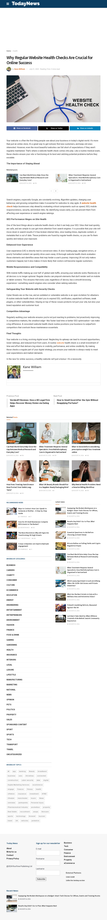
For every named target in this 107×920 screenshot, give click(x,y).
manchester (23, 798)
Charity (10, 575)
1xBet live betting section (75, 880)
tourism (42, 816)
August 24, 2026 (78, 455)
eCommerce (12, 590)
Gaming (10, 640)
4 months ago (24, 527)
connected (41, 776)
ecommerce (38, 785)
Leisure (10, 670)
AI (8, 771)
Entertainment (14, 610)
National (11, 690)
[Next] (56, 191)
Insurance (12, 655)
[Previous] (51, 191)
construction (13, 780)
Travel (10, 749)
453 (22, 493)
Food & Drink (13, 635)
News (9, 695)
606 (34, 538)
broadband (42, 771)
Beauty (31, 771)
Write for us (12, 852)
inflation (11, 794)
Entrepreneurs (14, 615)
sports (10, 816)
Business (11, 565)
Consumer (12, 580)
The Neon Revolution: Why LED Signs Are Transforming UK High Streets (33, 534)
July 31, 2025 (34, 69)
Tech (9, 740)
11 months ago (24, 538)
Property (11, 715)
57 (31, 516)
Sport (10, 729)
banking (22, 771)
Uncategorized (14, 754)
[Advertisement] (53, 27)
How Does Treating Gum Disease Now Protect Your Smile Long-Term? (20, 487)
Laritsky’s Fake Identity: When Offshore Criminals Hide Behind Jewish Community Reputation (83, 618)
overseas (11, 803)
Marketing (12, 685)
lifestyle (11, 798)
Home (9, 51)
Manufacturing (14, 680)
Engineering (12, 605)
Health (15, 51)
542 (33, 527)
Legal (9, 665)
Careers (11, 570)
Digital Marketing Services (18, 785)
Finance (10, 630)
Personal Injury (37, 803)
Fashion (10, 625)
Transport (12, 744)
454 (87, 490)
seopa (35, 812)
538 (84, 183)
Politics (11, 710)
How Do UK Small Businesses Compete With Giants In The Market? (33, 523)
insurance (22, 794)
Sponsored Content (17, 725)
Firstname (40, 859)
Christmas (30, 776)
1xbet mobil (70, 877)
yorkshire (35, 821)
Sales (9, 720)
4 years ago (23, 549)
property (46, 807)
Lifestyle (11, 675)
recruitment (25, 812)
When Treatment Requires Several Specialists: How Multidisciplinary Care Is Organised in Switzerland (84, 177)
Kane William (19, 69)
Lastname (40, 869)
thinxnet (32, 816)
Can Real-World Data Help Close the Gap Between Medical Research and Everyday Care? (34, 177)
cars (20, 776)
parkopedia (23, 803)
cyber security (27, 780)
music (33, 798)
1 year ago (23, 516)
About (9, 848)
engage (11, 789)
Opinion (10, 700)
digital (46, 780)
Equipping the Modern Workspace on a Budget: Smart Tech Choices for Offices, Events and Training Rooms (82, 510)
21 (31, 549)
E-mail (38, 849)
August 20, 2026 (13, 493)
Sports (10, 735)
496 (35, 183)
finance (20, 789)
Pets (9, 705)
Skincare (45, 812)
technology (20, 816)
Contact (10, 855)
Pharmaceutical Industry (18, 807)
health (38, 789)
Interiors (11, 660)
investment (34, 794)
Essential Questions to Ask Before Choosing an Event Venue (80, 533)
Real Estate (12, 812)
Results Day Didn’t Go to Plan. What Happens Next (37, 906)
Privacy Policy (13, 859)
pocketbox (35, 807)
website (60, 343)
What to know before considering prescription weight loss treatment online (86, 449)
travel (10, 821)
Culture (11, 585)
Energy (10, 600)
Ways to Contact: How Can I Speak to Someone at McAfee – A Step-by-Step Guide (32, 510)
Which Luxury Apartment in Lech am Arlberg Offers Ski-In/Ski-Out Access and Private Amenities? (83, 583)
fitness (30, 789)
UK (17, 821)
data (38, 780)
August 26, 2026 (26, 183)
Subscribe (41, 879)
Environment (13, 620)
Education (12, 595)
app (14, 771)
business (11, 776)
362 (87, 455)
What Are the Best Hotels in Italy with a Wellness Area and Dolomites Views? (82, 595)
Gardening (12, 645)
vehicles (24, 821)
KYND (44, 794)
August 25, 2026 (75, 183)
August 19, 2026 (78, 490)
